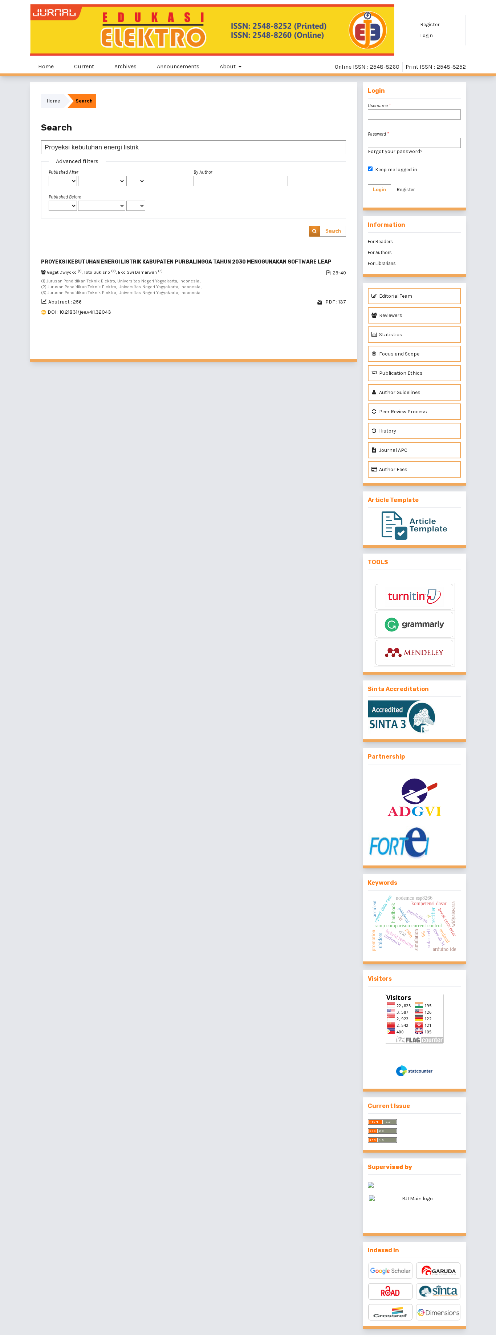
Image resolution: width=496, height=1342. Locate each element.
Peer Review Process (402, 412)
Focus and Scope (398, 354)
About (228, 66)
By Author (203, 172)
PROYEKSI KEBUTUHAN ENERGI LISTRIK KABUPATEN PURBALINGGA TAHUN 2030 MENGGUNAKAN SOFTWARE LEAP (186, 262)
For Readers (380, 241)
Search (333, 231)
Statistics (390, 335)
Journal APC (392, 450)
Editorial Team (395, 296)
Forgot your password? (395, 151)
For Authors (380, 252)
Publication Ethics (400, 373)
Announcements (178, 66)
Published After (63, 172)
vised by (399, 1167)
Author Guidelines (399, 392)
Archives (125, 66)
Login (426, 35)
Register (430, 24)
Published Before (65, 197)
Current (84, 66)
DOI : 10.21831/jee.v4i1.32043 (79, 312)
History (387, 431)
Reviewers (390, 315)
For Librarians (382, 263)
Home (46, 66)
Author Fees (392, 469)
